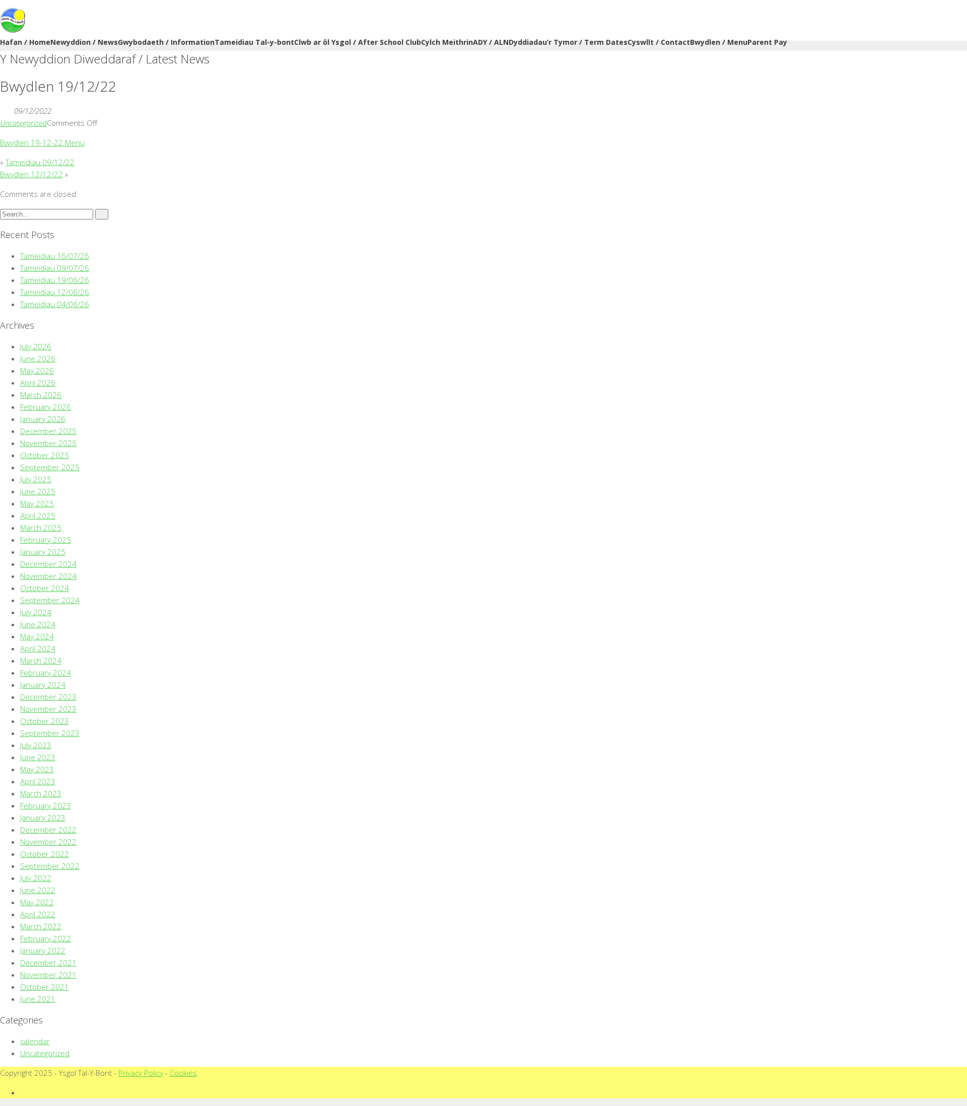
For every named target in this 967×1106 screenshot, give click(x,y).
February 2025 (45, 540)
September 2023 (50, 733)
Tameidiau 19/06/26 (54, 280)
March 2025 (40, 528)
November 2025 (48, 443)
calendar (35, 1041)
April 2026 (37, 383)
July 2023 (35, 745)
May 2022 (37, 902)
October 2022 (44, 854)
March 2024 (40, 660)
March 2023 (40, 793)
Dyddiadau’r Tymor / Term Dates (568, 42)
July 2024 (35, 612)
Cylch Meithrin (447, 42)
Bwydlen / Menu (718, 42)
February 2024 (45, 673)
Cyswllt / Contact (659, 42)
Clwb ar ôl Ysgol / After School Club (357, 42)
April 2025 (37, 515)
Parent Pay (767, 42)
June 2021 (37, 999)
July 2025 (35, 479)
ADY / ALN (491, 42)
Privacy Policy (140, 1073)
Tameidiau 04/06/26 (54, 304)
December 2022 (48, 830)
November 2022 (48, 842)
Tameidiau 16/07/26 (54, 256)
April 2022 (37, 914)
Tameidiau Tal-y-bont (254, 42)
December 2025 (48, 431)
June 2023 (37, 757)
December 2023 (48, 697)
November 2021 (48, 975)
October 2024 (44, 588)
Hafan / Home (25, 42)
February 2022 (45, 938)
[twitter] (23, 1092)
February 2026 (45, 407)
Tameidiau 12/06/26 (54, 292)
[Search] (101, 214)
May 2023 (37, 769)
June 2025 (37, 491)
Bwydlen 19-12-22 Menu (42, 142)
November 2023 (48, 709)
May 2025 (37, 503)
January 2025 (42, 552)
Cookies (183, 1073)
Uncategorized (23, 123)
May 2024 (37, 636)
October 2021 (44, 987)
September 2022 (50, 866)
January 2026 (42, 419)
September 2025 (50, 467)
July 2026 (35, 346)
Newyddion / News (84, 42)
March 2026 (40, 395)
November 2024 (48, 576)
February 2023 (45, 805)
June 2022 (37, 890)
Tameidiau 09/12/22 (40, 162)
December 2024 (48, 564)
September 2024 (50, 600)
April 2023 (37, 781)
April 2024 (37, 648)
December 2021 (48, 962)
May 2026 (37, 370)
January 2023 (42, 818)
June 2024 (37, 624)
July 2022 (35, 878)
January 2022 (42, 950)
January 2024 (42, 685)
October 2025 (44, 455)
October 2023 (44, 721)
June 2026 (37, 358)
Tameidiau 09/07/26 (54, 268)
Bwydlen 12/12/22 (31, 174)
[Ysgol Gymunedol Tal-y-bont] (12, 30)
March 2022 (40, 926)
